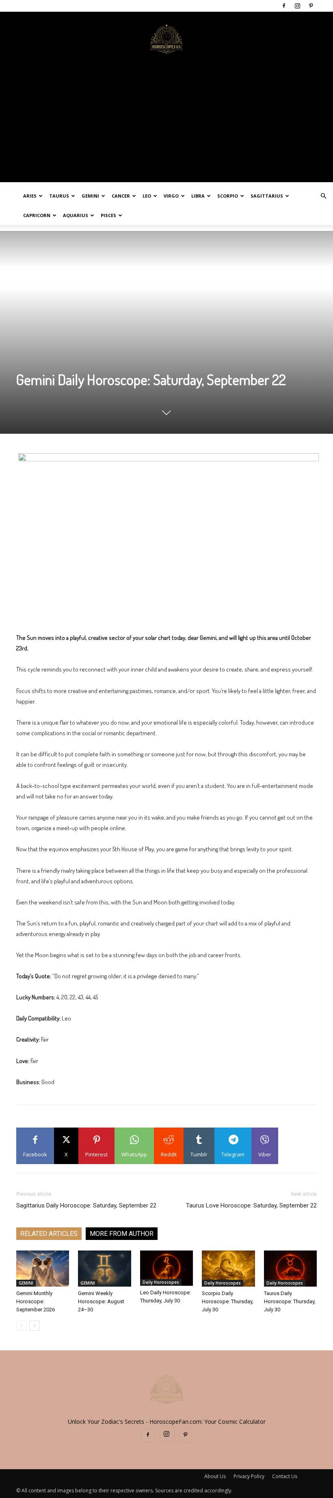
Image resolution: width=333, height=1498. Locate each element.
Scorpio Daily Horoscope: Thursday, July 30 (227, 1301)
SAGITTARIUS (267, 196)
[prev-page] (21, 1326)
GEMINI (90, 196)
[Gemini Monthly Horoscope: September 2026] (42, 1268)
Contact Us (284, 1476)
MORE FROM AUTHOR (122, 1234)
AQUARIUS (75, 215)
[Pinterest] (311, 5)
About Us (215, 1476)
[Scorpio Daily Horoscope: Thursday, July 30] (228, 1268)
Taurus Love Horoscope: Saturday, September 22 (251, 1205)
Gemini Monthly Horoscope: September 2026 (35, 1301)
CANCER (121, 196)
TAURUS (59, 196)
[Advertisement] (166, 125)
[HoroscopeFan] (166, 38)
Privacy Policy (249, 1476)
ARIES (30, 196)
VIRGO (171, 196)
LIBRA (198, 196)
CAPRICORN (36, 215)
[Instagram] (297, 5)
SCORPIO (227, 196)
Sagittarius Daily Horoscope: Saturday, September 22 (86, 1205)
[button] (323, 196)
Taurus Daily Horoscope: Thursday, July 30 (290, 1301)
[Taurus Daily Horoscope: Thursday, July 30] (290, 1268)
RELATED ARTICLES (49, 1234)
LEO (147, 196)
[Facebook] (284, 5)
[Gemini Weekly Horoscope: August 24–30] (104, 1268)
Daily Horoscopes (161, 1282)
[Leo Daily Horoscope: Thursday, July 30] (166, 1268)
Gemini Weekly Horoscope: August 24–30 (101, 1301)
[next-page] (34, 1326)
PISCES (108, 215)
